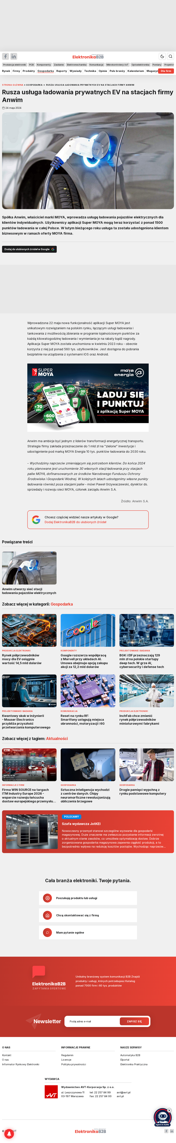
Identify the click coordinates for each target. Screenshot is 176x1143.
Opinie (103, 71)
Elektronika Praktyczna (133, 1064)
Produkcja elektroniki (14, 64)
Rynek (6, 71)
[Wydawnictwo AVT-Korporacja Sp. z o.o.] (51, 1093)
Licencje (66, 1059)
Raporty (61, 71)
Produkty (29, 71)
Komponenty (44, 64)
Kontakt (6, 1055)
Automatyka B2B (130, 1055)
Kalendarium (136, 71)
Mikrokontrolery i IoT (117, 64)
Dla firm (166, 71)
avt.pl (120, 1096)
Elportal (124, 1059)
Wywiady (76, 71)
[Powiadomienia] (9, 1134)
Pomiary (157, 64)
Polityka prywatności (73, 1064)
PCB (31, 64)
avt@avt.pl (123, 1092)
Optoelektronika (140, 64)
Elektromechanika (76, 64)
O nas (5, 1059)
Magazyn (152, 71)
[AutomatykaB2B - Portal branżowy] (90, 1131)
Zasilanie (59, 64)
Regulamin (67, 1055)
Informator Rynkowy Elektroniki (20, 1064)
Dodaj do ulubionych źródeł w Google (27, 249)
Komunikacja (96, 64)
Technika (90, 71)
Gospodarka (45, 71)
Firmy (16, 71)
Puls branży (117, 71)
